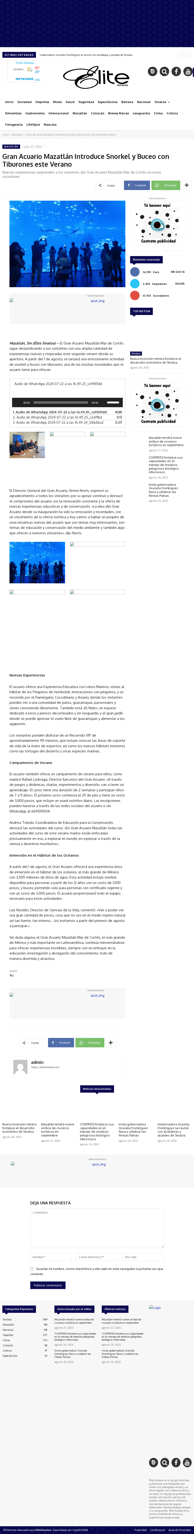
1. (60, 412)
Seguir (180, 283)
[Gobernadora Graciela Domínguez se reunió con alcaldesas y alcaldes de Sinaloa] (175, 1108)
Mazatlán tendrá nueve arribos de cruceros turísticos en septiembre (166, 441)
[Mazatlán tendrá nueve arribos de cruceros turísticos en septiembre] (138, 442)
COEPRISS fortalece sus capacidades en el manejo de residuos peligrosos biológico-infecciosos (166, 465)
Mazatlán (17, 134)
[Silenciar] (103, 402)
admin (37, 1062)
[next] (189, 55)
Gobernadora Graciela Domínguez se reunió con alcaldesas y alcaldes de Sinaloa (86, 55)
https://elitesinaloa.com (45, 1067)
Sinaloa (136, 353)
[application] (67, 402)
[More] (187, 185)
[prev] (181, 55)
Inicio (5, 134)
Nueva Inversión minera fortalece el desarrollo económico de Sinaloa (155, 360)
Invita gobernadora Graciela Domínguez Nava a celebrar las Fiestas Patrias (163, 490)
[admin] (20, 1067)
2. (57, 417)
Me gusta (178, 272)
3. (58, 422)
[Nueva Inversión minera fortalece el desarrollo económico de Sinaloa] (157, 334)
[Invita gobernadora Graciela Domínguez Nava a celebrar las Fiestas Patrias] (138, 489)
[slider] (113, 402)
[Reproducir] (18, 402)
